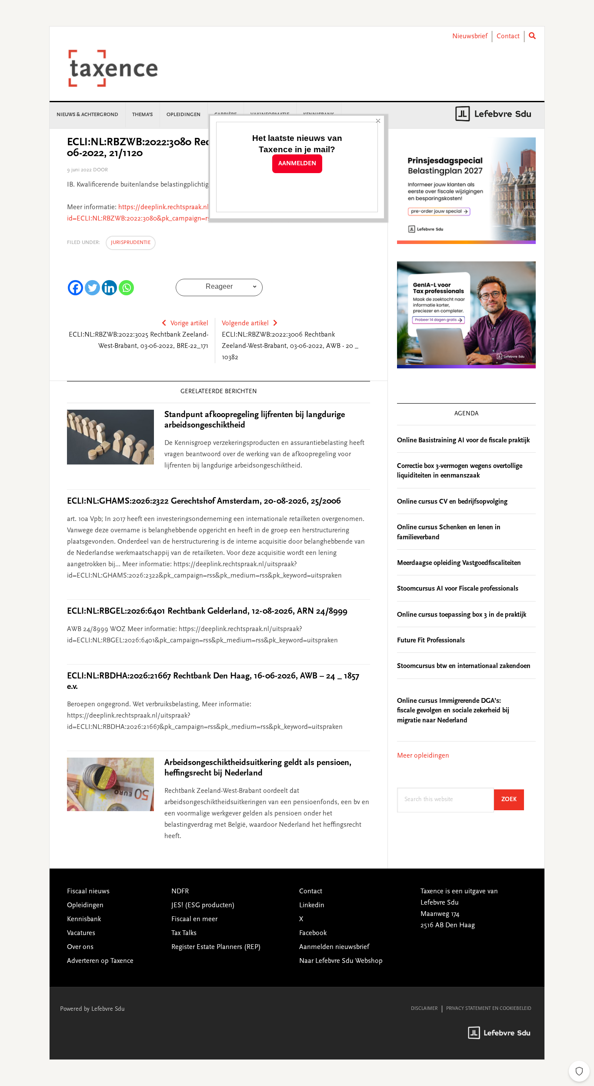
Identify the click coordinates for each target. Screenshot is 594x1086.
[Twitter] (92, 287)
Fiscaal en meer (194, 919)
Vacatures (81, 933)
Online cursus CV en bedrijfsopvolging (452, 501)
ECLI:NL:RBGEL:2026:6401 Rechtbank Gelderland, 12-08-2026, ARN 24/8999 (207, 611)
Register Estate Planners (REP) (216, 947)
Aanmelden (297, 163)
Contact (508, 36)
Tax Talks (184, 933)
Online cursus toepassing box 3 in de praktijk (461, 615)
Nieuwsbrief (469, 36)
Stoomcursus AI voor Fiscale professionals (457, 588)
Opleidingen (85, 905)
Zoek (512, 799)
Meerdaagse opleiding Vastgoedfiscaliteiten (459, 563)
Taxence (123, 68)
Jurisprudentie (130, 242)
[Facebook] (75, 287)
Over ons (80, 947)
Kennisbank (84, 919)
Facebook (313, 933)
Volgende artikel (245, 323)
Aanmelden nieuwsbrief (334, 947)
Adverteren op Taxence (100, 961)
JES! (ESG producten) (203, 905)
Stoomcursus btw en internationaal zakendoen (464, 666)
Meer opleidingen (423, 755)
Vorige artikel (189, 323)
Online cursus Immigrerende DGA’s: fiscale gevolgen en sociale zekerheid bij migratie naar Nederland (453, 711)
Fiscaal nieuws (88, 891)
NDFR (180, 891)
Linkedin (311, 905)
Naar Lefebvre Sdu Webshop (341, 961)
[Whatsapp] (126, 287)
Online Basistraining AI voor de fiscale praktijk (463, 440)
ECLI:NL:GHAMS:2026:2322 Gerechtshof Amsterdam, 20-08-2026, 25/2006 (204, 501)
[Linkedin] (109, 287)
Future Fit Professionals (431, 640)
